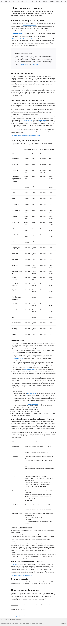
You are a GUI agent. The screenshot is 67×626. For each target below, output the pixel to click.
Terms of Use (28, 623)
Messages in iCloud (18, 358)
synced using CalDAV (29, 369)
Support (6, 619)
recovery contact (25, 64)
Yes (18, 615)
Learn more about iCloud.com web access (21, 575)
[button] (62, 1)
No (22, 615)
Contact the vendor (14, 605)
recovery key (35, 64)
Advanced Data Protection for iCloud (21, 38)
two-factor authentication (29, 25)
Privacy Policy (22, 623)
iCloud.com (13, 564)
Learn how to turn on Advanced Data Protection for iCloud (25, 135)
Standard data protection (18, 33)
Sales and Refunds (35, 623)
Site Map (40, 623)
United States (63, 623)
